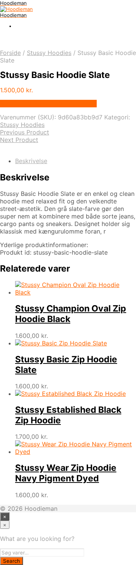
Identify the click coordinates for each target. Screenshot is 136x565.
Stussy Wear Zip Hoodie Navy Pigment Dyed (65, 473)
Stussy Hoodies (49, 52)
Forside (10, 52)
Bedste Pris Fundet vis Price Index (48, 103)
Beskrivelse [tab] (31, 161)
